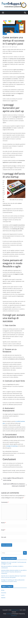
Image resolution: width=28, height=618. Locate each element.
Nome (3, 522)
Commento (5, 502)
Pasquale (15, 46)
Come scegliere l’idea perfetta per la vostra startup (13, 479)
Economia (3, 592)
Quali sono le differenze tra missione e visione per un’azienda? (14, 485)
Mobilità (3, 597)
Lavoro (4, 33)
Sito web (3, 537)
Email (3, 530)
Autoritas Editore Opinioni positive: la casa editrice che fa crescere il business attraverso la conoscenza (14, 572)
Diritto (2, 590)
